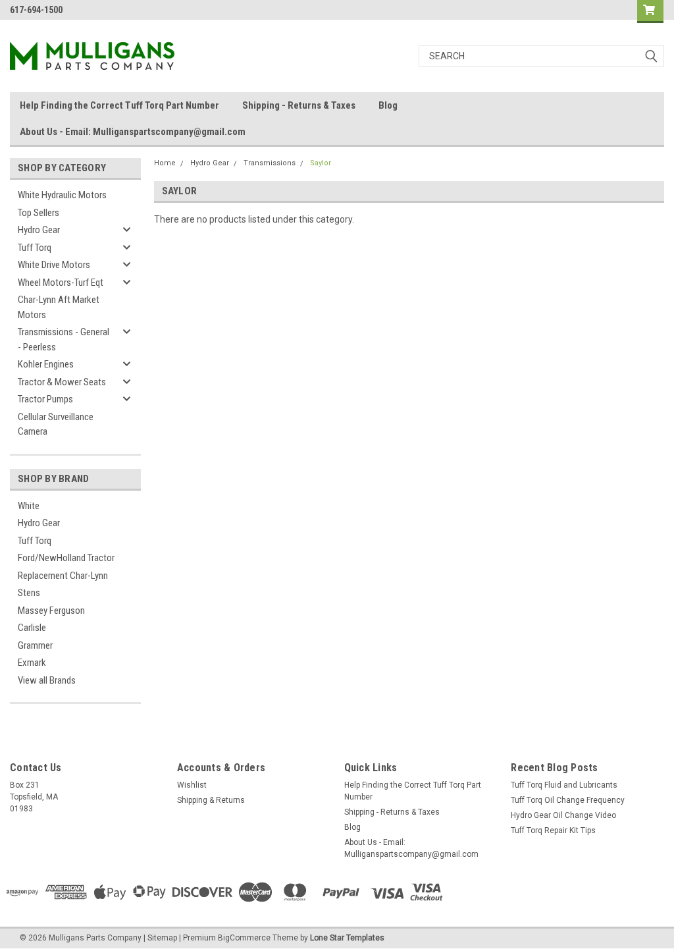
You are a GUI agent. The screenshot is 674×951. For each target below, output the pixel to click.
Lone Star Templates (347, 937)
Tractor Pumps (45, 399)
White (28, 506)
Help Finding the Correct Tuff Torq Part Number (119, 105)
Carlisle (32, 628)
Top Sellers (38, 213)
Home (165, 163)
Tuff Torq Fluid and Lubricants (564, 785)
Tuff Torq (34, 248)
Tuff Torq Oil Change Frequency (568, 800)
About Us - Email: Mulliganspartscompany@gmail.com (133, 132)
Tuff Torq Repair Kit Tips (553, 830)
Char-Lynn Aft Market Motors (58, 307)
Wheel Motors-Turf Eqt (60, 282)
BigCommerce (244, 937)
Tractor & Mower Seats (62, 382)
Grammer (35, 645)
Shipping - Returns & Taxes (298, 105)
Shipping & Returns (211, 800)
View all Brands (47, 680)
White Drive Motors (54, 265)
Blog (388, 105)
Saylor (320, 163)
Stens (29, 593)
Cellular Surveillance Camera (55, 424)
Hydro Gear (39, 230)
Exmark (32, 662)
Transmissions (270, 163)
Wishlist (192, 785)
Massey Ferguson (51, 610)
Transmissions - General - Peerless (63, 339)
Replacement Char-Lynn (63, 576)
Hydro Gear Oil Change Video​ (563, 815)
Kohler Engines (46, 364)
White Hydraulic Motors (62, 195)
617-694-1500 (36, 10)
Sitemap (162, 937)
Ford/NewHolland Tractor (66, 558)
